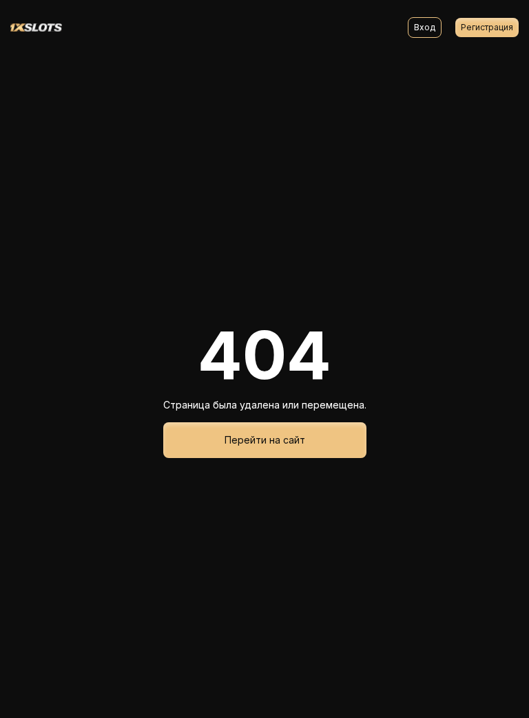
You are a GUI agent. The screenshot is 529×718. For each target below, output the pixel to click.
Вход (424, 27)
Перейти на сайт (265, 440)
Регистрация (487, 27)
